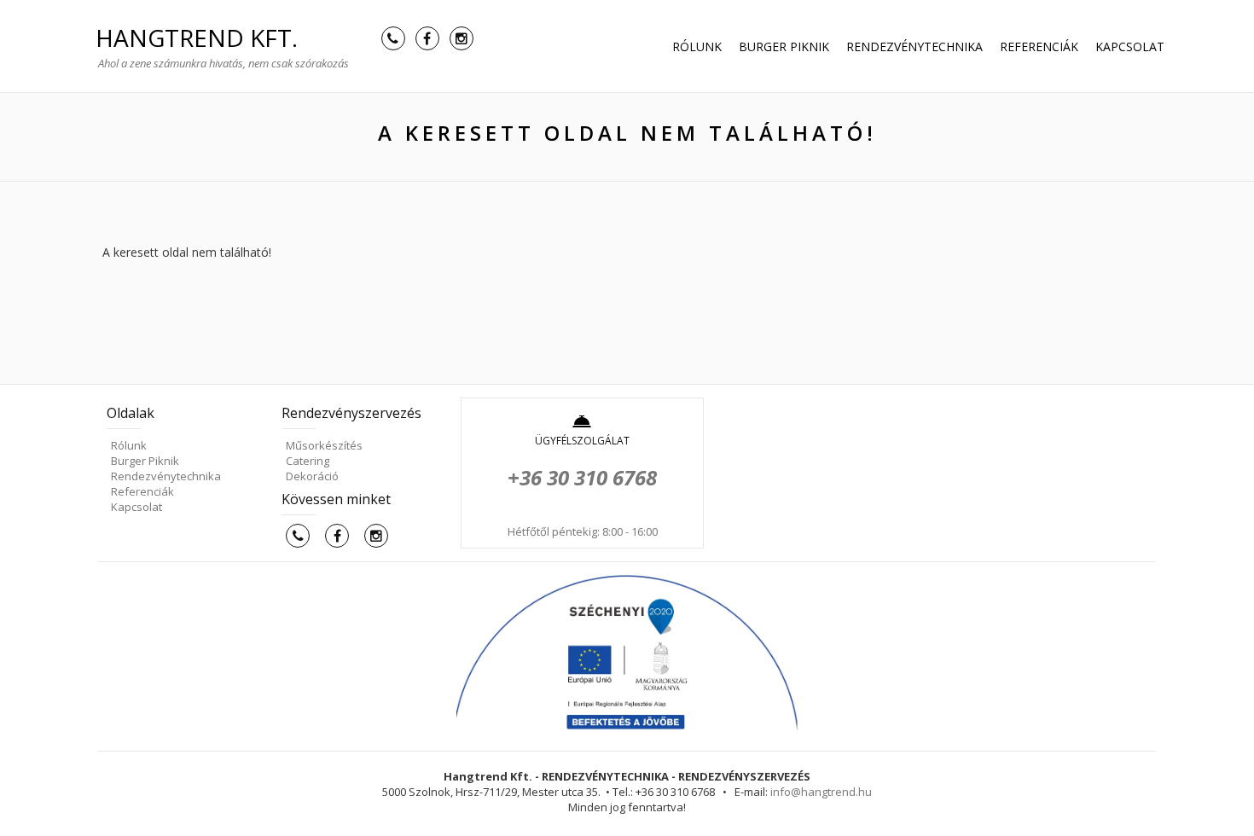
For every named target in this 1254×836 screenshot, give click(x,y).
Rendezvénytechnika (914, 46)
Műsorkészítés (324, 445)
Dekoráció (312, 476)
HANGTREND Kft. (197, 37)
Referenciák (1039, 46)
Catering (307, 460)
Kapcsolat (1129, 46)
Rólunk (697, 46)
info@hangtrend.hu (821, 791)
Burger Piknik (784, 46)
